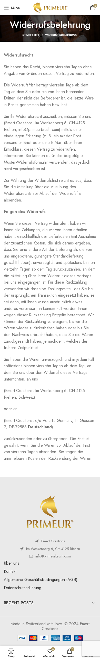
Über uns (11, 563)
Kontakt (10, 571)
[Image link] (50, 512)
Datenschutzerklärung (22, 588)
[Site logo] (50, 7)
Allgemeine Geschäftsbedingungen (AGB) (40, 580)
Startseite (30, 35)
